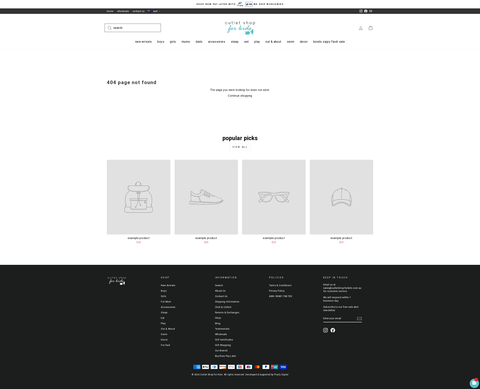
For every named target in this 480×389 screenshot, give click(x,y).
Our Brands (221, 350)
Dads (199, 41)
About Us (220, 290)
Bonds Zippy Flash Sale (329, 41)
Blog (217, 323)
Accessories (216, 41)
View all (240, 147)
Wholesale (123, 11)
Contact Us (139, 11)
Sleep (235, 41)
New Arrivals (143, 41)
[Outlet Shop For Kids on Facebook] (333, 330)
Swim (290, 41)
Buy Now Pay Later (225, 356)
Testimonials (222, 328)
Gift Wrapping (223, 345)
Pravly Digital (281, 374)
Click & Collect (223, 307)
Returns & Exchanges (227, 312)
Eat (246, 41)
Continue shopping (240, 95)
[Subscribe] (359, 318)
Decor (304, 41)
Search (219, 285)
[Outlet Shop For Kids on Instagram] (325, 330)
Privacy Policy (276, 290)
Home (110, 11)
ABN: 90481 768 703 (280, 296)
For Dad (165, 345)
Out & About (273, 41)
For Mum (166, 301)
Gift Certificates (224, 339)
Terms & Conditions (280, 285)
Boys (160, 41)
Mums (186, 41)
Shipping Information (227, 301)
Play (257, 41)
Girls (173, 41)
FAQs (218, 318)
